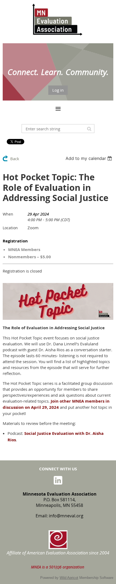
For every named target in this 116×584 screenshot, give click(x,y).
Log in (58, 90)
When (8, 214)
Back (14, 158)
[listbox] (89, 158)
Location (10, 227)
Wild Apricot (69, 578)
